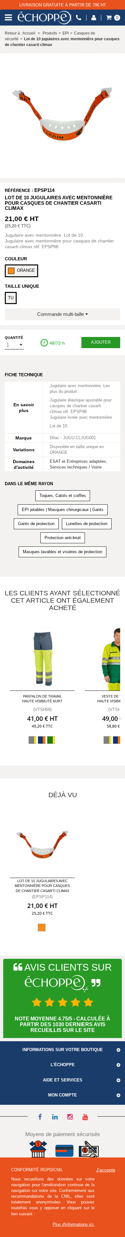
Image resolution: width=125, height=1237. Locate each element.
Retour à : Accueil (20, 33)
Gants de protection (36, 523)
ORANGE (26, 270)
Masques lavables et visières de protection (62, 551)
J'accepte (105, 1169)
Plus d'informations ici (73, 1224)
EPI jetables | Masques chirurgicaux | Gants (63, 509)
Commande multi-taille (61, 314)
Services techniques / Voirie (76, 467)
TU (10, 297)
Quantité (14, 338)
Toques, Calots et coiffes (62, 495)
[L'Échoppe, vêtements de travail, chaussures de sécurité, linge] (44, 17)
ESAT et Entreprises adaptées (78, 461)
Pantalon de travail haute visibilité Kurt (42, 698)
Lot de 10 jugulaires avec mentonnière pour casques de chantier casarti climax (42, 886)
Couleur (16, 258)
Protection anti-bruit (63, 537)
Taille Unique (22, 286)
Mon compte (62, 1095)
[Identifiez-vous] (93, 18)
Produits (50, 33)
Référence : (19, 190)
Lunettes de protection (86, 523)
